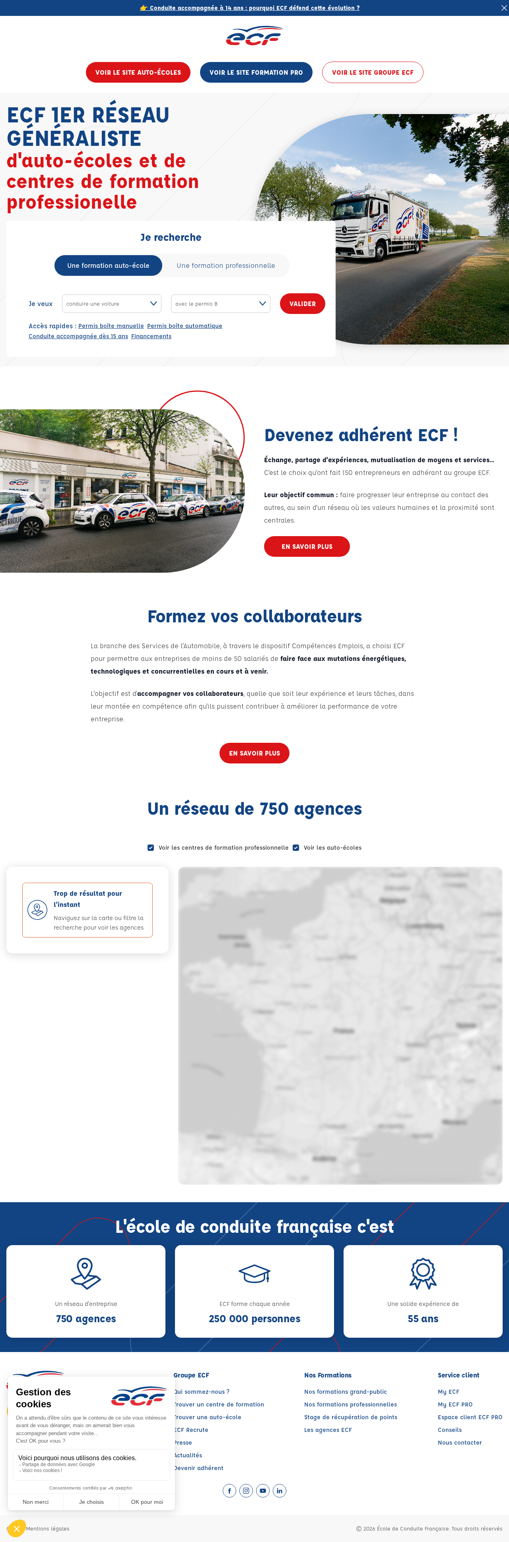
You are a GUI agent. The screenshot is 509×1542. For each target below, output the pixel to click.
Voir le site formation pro (256, 72)
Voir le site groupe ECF (373, 72)
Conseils (450, 1430)
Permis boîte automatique (184, 325)
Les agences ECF (328, 1430)
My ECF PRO (455, 1404)
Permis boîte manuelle (111, 325)
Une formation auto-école (108, 265)
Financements (151, 336)
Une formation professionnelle (226, 265)
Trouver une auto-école (207, 1417)
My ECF (448, 1391)
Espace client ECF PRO (470, 1417)
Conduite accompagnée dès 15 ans (78, 336)
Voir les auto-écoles (332, 847)
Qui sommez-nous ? (201, 1391)
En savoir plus (307, 546)
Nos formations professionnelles (350, 1404)
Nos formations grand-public (345, 1391)
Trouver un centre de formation (218, 1404)
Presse (182, 1442)
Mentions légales (48, 1528)
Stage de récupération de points (350, 1417)
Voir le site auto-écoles (138, 72)
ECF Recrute (190, 1430)
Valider (302, 303)
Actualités (187, 1455)
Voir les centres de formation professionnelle (224, 847)
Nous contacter (460, 1442)
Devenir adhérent (198, 1468)
